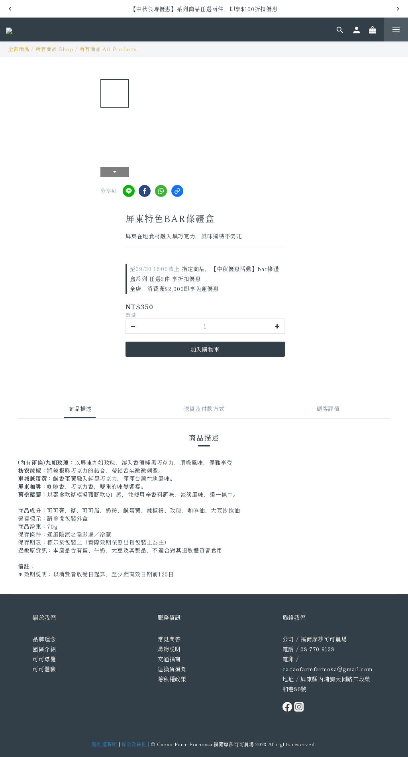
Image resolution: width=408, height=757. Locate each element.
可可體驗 (44, 669)
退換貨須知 (171, 669)
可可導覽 (44, 659)
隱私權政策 (171, 679)
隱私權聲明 (104, 744)
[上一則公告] (10, 8)
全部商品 (19, 49)
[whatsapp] (161, 191)
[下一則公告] (398, 8)
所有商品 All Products (108, 49)
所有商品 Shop (54, 49)
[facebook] (145, 191)
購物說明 (169, 649)
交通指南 (169, 659)
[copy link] (177, 191)
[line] (129, 191)
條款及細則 (134, 744)
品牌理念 (44, 639)
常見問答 (169, 639)
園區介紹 (44, 649)
